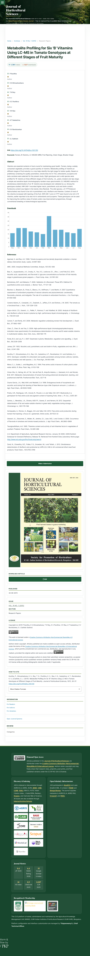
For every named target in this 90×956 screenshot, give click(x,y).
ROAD (71, 788)
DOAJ (21, 790)
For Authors (11, 707)
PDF (45, 579)
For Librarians (11, 711)
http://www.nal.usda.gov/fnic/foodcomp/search (24, 439)
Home (9, 41)
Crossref (53, 796)
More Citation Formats (18, 689)
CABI (39, 788)
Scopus (17, 796)
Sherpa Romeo (55, 790)
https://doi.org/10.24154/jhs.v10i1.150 (24, 150)
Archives (17, 41)
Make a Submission (45, 463)
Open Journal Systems (14, 719)
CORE (16, 790)
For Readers (11, 704)
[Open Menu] (2, 2)
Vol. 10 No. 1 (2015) (29, 41)
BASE (35, 788)
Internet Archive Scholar (23, 801)
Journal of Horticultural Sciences (15, 10)
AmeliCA (67, 785)
